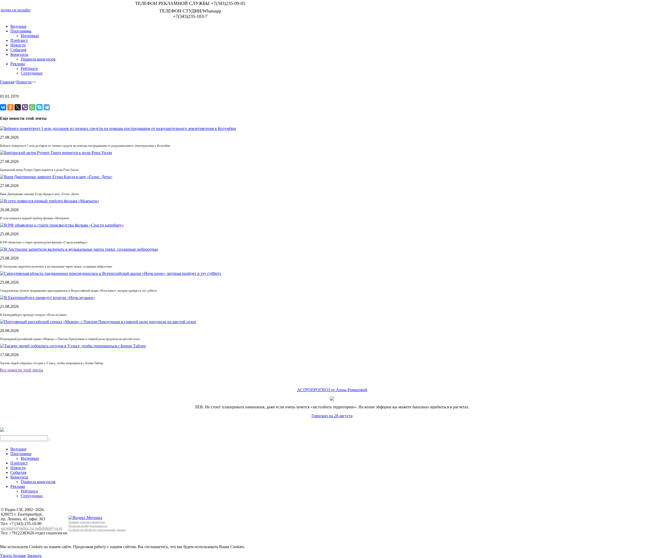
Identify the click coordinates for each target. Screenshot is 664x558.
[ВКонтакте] (3, 107)
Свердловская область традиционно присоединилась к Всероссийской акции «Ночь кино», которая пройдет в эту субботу (78, 291)
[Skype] (39, 107)
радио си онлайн (15, 10)
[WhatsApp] (32, 107)
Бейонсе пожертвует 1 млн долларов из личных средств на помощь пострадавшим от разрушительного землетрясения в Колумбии (85, 146)
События (18, 50)
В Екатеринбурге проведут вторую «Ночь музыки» (33, 315)
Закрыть (34, 555)
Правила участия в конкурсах (86, 521)
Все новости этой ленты (21, 370)
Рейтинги (29, 68)
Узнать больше (13, 555)
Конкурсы (19, 54)
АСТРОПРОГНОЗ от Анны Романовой (332, 390)
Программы (20, 31)
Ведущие (18, 26)
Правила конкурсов (38, 59)
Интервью (30, 36)
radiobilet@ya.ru (48, 528)
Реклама (17, 64)
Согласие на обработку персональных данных (97, 529)
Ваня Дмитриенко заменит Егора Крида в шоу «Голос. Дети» (39, 194)
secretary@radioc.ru (18, 528)
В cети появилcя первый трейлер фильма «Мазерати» (35, 218)
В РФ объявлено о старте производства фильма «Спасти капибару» (43, 242)
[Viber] (25, 107)
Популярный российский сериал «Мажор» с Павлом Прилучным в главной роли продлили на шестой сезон (70, 339)
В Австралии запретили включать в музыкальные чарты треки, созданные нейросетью (56, 266)
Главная (7, 82)
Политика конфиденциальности (87, 525)
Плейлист (19, 40)
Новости (18, 45)
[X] (18, 107)
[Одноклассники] (10, 107)
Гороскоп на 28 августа (332, 416)
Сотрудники (32, 73)
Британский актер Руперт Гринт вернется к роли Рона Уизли (39, 170)
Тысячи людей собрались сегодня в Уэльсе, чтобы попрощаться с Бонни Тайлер (51, 363)
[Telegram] (47, 107)
